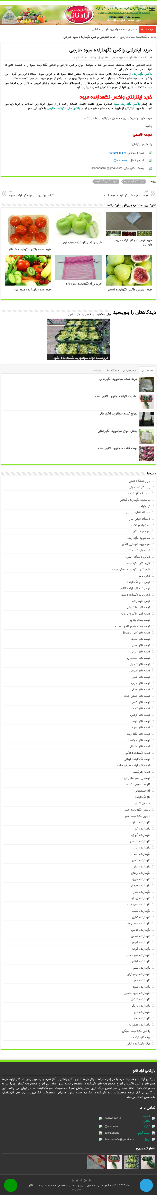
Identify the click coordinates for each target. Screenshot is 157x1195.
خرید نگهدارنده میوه (134, 181)
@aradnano (111, 1126)
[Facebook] (81, 1180)
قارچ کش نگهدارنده (138, 563)
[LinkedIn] (73, 1180)
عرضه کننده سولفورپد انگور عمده (117, 448)
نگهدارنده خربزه (141, 879)
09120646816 (117, 153)
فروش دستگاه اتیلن (138, 557)
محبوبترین (129, 370)
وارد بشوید (74, 314)
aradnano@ (120, 160)
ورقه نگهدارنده (141, 1037)
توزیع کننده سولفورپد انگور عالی (118, 413)
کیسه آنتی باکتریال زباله (135, 613)
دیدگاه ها (113, 370)
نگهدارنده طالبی (140, 930)
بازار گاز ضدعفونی (139, 487)
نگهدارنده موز (142, 980)
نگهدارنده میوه (141, 987)
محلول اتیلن (142, 803)
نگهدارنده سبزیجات (138, 904)
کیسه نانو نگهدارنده (138, 734)
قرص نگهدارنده (141, 601)
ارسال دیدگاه (97, 57)
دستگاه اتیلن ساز (139, 519)
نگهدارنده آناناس (140, 841)
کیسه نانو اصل (141, 645)
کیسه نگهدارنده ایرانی (137, 759)
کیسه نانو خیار (141, 677)
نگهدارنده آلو (142, 828)
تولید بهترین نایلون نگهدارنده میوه (31, 193)
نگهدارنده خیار (141, 892)
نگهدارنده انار (142, 847)
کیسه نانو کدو (141, 708)
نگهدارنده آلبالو (141, 822)
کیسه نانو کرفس (140, 715)
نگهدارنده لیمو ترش (138, 974)
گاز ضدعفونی (142, 791)
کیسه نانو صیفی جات (137, 696)
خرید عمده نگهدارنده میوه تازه (32, 290)
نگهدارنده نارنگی (140, 1005)
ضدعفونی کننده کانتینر (136, 550)
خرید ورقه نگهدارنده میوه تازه (84, 284)
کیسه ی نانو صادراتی (137, 778)
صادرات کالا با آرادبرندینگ (78, 1190)
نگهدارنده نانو (142, 1012)
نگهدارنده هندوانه (139, 1024)
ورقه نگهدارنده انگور (138, 1043)
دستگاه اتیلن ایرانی (138, 512)
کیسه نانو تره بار (140, 664)
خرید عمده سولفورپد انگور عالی (118, 379)
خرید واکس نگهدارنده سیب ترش (82, 242)
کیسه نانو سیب (140, 683)
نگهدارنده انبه (142, 854)
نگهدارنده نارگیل (140, 999)
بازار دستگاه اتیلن (139, 481)
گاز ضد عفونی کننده (138, 784)
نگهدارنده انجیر (141, 860)
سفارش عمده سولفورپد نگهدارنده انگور (114, 29)
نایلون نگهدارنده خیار (137, 809)
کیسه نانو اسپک (140, 639)
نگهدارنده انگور (141, 866)
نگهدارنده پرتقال (140, 873)
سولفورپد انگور (141, 531)
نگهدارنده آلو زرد (140, 835)
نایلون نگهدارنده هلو (137, 816)
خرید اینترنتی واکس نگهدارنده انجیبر (130, 290)
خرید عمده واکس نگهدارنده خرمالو (30, 249)
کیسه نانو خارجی (139, 670)
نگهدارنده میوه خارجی (133, 37)
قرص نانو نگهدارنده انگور (135, 588)
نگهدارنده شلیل (141, 917)
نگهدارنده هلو (142, 1018)
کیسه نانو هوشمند (139, 740)
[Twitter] (77, 1180)
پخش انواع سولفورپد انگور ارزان (117, 431)
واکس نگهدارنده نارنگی (136, 1031)
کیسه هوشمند (141, 772)
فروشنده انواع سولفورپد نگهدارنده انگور (81, 357)
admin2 (144, 57)
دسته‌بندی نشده (140, 525)
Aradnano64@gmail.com (119, 1139)
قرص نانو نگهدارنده (138, 582)
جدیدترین (147, 370)
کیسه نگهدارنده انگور (137, 753)
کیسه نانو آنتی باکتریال (136, 632)
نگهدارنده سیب (141, 911)
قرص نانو (144, 576)
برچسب (98, 370)
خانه (153, 37)
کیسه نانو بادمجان (138, 658)
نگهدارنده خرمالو (140, 885)
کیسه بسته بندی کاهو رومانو (132, 626)
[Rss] (90, 1180)
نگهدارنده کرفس (140, 936)
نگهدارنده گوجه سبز (138, 955)
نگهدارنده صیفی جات (137, 923)
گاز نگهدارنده (142, 797)
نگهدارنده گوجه (141, 949)
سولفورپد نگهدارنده (138, 538)
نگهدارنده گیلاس (140, 961)
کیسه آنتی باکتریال (138, 607)
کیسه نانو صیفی (140, 689)
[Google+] (85, 1180)
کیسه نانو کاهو (141, 702)
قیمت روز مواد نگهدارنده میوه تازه (126, 193)
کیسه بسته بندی (140, 620)
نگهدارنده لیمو (141, 968)
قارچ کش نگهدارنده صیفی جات (131, 569)
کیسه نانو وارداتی (139, 746)
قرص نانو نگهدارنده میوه (135, 595)
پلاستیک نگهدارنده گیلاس (135, 500)
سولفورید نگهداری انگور (136, 544)
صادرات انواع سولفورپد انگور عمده (116, 396)
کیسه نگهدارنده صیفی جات (133, 765)
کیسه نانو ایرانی (140, 651)
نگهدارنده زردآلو (140, 898)
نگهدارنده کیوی (141, 942)
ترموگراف (144, 506)
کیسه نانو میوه (141, 727)
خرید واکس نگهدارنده (106, 181)
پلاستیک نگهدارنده (139, 493)
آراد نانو (34, 1185)
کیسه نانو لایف (141, 721)
